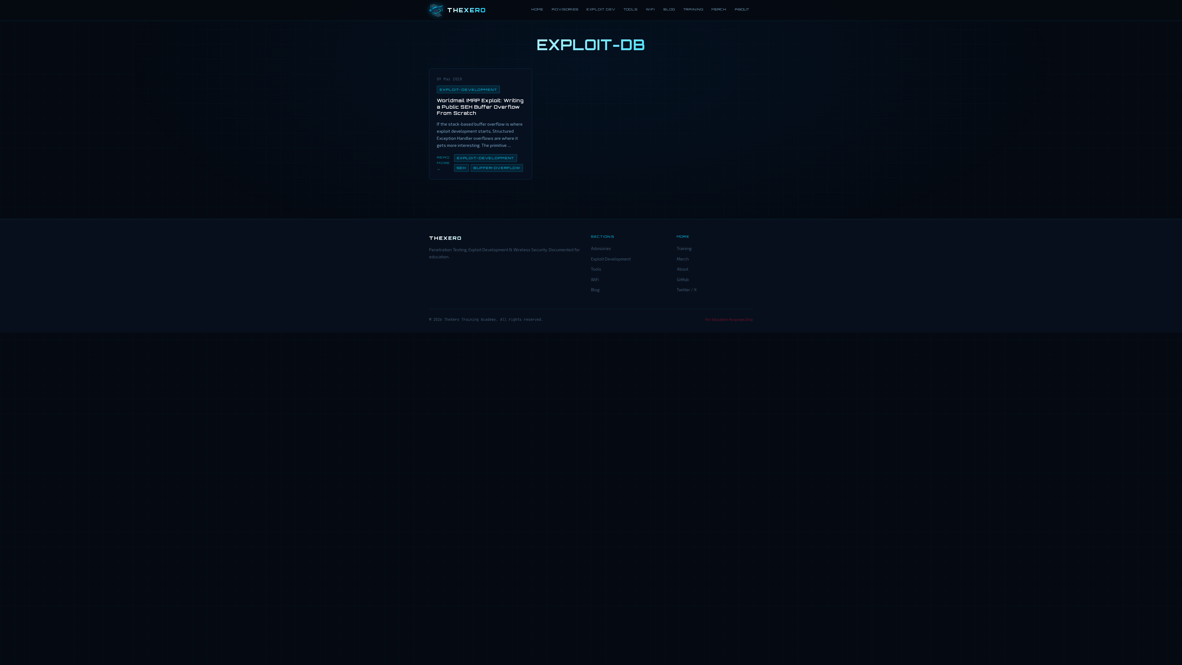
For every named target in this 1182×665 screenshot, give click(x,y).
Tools (630, 9)
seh (461, 168)
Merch (719, 9)
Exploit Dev (600, 9)
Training (693, 9)
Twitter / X (687, 289)
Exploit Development (611, 258)
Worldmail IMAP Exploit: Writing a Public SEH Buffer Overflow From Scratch (480, 107)
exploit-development (468, 89)
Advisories (565, 9)
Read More (443, 160)
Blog (669, 9)
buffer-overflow (496, 168)
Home (537, 9)
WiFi (650, 9)
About (742, 9)
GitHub (683, 279)
